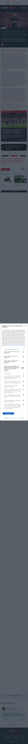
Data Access (14, 418)
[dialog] (14, 372)
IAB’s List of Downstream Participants (15, 345)
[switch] (23, 352)
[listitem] (14, 349)
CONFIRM (8, 413)
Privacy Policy (21, 418)
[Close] (25, 326)
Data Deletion (6, 418)
